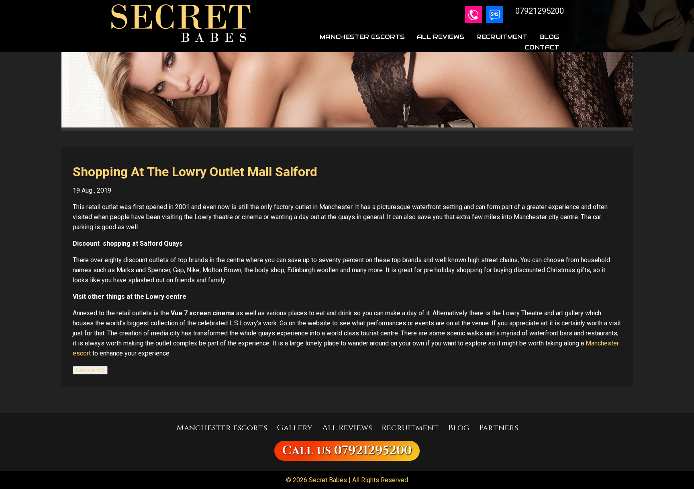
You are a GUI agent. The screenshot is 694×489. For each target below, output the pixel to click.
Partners (498, 428)
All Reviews (440, 37)
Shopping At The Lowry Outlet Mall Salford (195, 171)
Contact (542, 47)
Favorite (90, 370)
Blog (549, 37)
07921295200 (373, 451)
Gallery (294, 428)
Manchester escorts (221, 428)
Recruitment (501, 37)
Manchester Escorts (362, 37)
